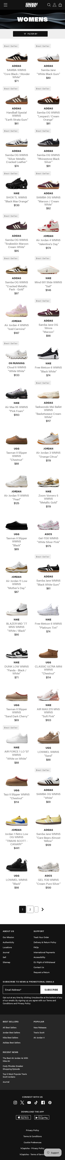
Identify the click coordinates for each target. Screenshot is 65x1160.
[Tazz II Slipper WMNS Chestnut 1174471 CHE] (17, 780)
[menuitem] (22, 909)
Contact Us (39, 967)
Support (39, 931)
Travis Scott (39, 1032)
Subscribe (51, 989)
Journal (6, 952)
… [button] (36, 909)
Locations (7, 947)
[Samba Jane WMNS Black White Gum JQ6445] (48, 566)
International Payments (44, 952)
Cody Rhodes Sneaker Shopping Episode (13, 1067)
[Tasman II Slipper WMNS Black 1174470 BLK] (17, 524)
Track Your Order (41, 937)
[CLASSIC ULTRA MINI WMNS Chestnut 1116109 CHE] (48, 652)
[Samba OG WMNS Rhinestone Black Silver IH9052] (48, 140)
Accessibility (39, 957)
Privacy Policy (32, 1130)
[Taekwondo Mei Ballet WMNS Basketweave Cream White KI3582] (48, 392)
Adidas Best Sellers (11, 1042)
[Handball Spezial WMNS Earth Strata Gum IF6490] (17, 98)
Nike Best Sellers (10, 1037)
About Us (8, 931)
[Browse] (5, 5)
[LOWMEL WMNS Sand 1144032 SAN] (48, 737)
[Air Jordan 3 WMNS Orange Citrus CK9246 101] (48, 438)
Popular (39, 1021)
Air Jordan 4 (39, 1037)
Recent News (10, 1052)
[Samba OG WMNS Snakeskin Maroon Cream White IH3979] (17, 225)
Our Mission (8, 937)
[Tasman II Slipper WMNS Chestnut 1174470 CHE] (17, 438)
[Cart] (60, 5)
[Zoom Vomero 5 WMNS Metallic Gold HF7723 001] (48, 481)
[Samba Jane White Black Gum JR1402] (48, 56)
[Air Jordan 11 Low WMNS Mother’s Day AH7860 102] (17, 566)
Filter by (32, 33)
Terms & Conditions (32, 1136)
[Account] (55, 5)
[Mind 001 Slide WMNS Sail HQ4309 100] (48, 268)
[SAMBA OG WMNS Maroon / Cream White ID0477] (48, 183)
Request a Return (42, 972)
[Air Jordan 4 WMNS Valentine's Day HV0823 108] (48, 226)
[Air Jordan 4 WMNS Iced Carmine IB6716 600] (17, 310)
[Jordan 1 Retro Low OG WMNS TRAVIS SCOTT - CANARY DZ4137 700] (17, 819)
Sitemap (6, 962)
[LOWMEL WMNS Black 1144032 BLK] (17, 865)
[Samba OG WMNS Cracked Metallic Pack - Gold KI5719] (17, 268)
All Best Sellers (9, 1027)
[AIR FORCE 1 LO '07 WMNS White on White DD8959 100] (17, 737)
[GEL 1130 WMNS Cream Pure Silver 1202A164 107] (48, 865)
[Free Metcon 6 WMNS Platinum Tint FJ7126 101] (48, 609)
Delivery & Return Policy (45, 942)
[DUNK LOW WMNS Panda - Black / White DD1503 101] (17, 652)
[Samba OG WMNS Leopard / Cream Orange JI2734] (48, 98)
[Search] (49, 5)
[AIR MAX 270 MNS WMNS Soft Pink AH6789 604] (48, 695)
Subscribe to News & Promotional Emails (28, 981)
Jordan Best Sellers (11, 1032)
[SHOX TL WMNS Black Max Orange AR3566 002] (17, 183)
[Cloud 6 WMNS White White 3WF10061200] (17, 353)
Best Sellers (11, 1021)
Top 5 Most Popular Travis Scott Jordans (15, 1075)
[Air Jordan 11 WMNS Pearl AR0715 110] (17, 481)
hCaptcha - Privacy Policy (32, 1148)
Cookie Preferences (32, 1142)
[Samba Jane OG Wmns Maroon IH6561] (48, 310)
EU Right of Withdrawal (44, 962)
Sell (4, 957)
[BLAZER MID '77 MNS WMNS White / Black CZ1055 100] (17, 609)
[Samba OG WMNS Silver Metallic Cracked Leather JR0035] (17, 140)
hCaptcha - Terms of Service (32, 1154)
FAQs (36, 947)
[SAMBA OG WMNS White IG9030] (48, 779)
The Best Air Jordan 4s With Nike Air (15, 1059)
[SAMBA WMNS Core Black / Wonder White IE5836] (17, 56)
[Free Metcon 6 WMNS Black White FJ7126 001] (48, 353)
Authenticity (8, 942)
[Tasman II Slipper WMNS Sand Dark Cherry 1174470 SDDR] (17, 695)
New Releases (40, 1027)
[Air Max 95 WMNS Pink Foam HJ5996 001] (17, 393)
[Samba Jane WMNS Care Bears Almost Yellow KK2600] (48, 819)
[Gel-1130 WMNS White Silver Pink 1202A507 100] (48, 524)
